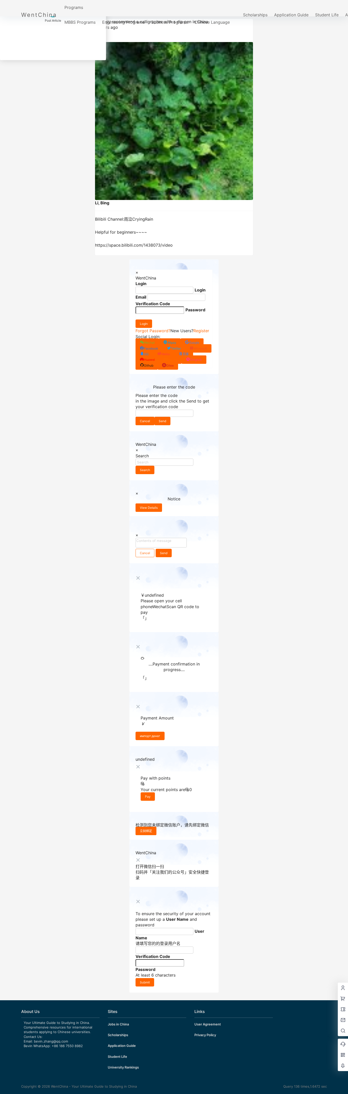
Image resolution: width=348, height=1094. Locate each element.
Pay (148, 796)
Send (162, 421)
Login (144, 324)
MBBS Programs (80, 22)
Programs (73, 7)
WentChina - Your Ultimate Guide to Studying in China (93, 1086)
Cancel (145, 421)
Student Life (327, 14)
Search (145, 470)
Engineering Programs (123, 22)
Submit (145, 982)
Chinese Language (212, 22)
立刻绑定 (146, 831)
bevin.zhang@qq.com (51, 1041)
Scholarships (255, 14)
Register (201, 330)
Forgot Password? (153, 330)
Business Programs (169, 22)
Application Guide (291, 14)
